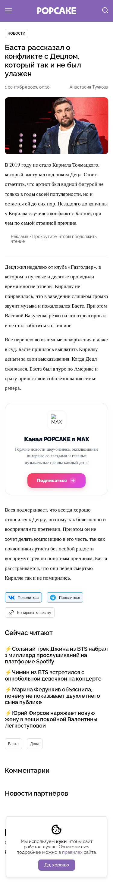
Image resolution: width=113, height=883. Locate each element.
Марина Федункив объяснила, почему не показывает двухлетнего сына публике (52, 695)
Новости (16, 33)
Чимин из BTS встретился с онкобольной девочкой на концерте (53, 675)
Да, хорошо (56, 865)
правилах (72, 852)
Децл (34, 744)
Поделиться (28, 598)
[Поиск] (105, 11)
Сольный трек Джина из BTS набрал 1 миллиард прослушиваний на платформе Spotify (56, 655)
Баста (13, 744)
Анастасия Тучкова (89, 87)
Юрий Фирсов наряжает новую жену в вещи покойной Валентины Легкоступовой (51, 719)
